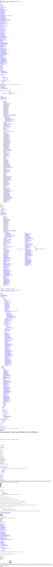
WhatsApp (3, 422)
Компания (4, 404)
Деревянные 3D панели (3, 534)
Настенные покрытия (3, 530)
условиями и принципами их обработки (29, 564)
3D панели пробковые (3, 536)
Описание (3, 470)
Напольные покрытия (8, 301)
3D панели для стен (9, 313)
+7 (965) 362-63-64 (4, 72)
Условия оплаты (2, 541)
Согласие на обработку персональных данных (6, 553)
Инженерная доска (2, 525)
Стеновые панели (7, 310)
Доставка (3, 472)
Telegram (3, 82)
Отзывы (3, 471)
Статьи (1, 521)
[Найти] (1, 3)
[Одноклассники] (1, 430)
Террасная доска (2, 529)
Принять (2, 566)
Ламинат (1, 523)
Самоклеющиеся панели (3, 538)
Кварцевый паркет (2, 528)
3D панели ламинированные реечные (5, 535)
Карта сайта (1, 543)
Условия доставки (2, 542)
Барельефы (1, 537)
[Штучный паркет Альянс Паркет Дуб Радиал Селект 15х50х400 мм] (9, 439)
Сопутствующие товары (8, 324)
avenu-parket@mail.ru (3, 80)
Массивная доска (2, 526)
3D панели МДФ (2, 532)
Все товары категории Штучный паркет (5, 512)
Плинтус (8, 326)
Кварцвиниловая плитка (3, 527)
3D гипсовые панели (3, 533)
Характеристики (4, 469)
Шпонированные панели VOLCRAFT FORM (6, 539)
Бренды (6, 332)
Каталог (4, 299)
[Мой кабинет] (0, 287)
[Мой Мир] (2, 430)
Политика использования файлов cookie (5, 554)
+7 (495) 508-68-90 (3, 71)
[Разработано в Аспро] (26, 555)
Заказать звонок (5, 417)
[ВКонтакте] (0, 430)
